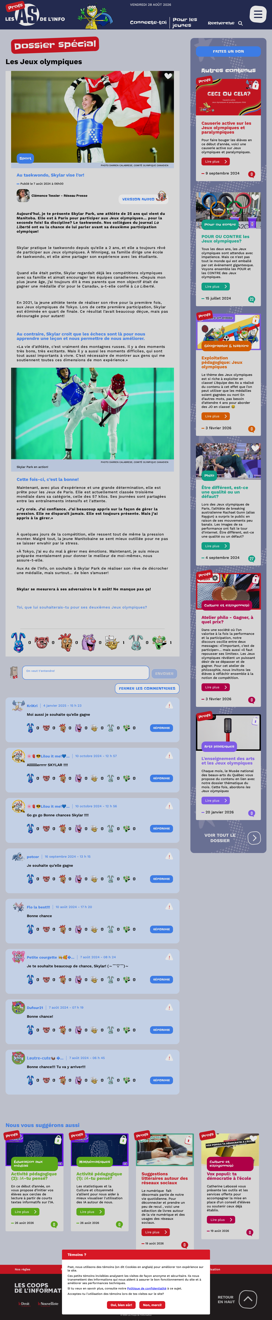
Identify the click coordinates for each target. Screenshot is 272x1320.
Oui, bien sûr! (121, 1305)
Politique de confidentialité (146, 1288)
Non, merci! (152, 1305)
